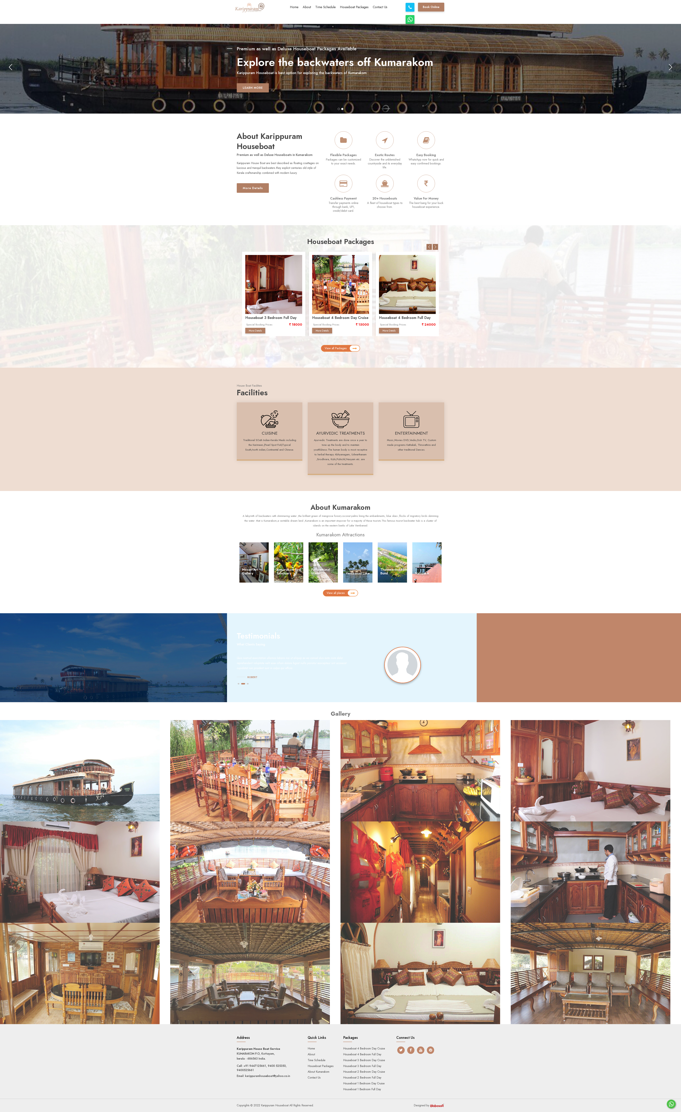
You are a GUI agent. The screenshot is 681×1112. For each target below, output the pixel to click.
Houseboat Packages (354, 7)
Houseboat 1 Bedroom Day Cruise (364, 1083)
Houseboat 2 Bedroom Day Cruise (273, 317)
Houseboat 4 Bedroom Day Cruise (364, 1048)
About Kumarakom (318, 1072)
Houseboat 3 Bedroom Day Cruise (364, 1060)
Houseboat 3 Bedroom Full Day (362, 1066)
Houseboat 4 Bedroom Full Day (362, 1054)
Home (294, 7)
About (307, 7)
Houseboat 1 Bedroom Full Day (404, 317)
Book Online (431, 7)
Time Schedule (325, 7)
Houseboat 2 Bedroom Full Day (337, 317)
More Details (253, 188)
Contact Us (380, 7)
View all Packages (336, 348)
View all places (336, 593)
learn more (253, 96)
